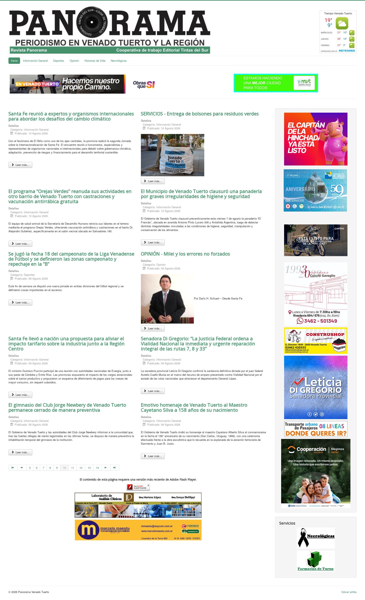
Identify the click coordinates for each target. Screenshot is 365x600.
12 (80, 468)
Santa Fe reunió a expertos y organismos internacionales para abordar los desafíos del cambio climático (71, 116)
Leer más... (22, 165)
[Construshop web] (315, 340)
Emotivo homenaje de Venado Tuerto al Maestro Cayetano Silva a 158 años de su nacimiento (194, 407)
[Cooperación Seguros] (315, 473)
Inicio (14, 61)
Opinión (74, 61)
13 (89, 468)
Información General (35, 61)
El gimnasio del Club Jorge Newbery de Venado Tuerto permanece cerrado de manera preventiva (67, 407)
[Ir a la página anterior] (22, 468)
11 (72, 468)
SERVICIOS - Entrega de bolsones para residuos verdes (200, 113)
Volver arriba (349, 592)
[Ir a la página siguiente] (106, 468)
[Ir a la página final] (114, 468)
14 (97, 468)
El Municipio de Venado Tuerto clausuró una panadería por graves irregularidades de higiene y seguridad (201, 193)
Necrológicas (119, 61)
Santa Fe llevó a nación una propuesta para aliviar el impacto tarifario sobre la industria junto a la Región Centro (66, 343)
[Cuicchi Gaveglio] (315, 293)
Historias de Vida (94, 61)
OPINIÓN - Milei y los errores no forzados (186, 253)
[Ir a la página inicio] (13, 468)
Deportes (58, 61)
